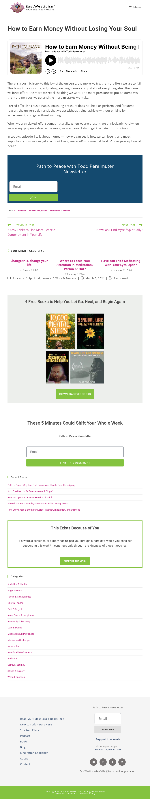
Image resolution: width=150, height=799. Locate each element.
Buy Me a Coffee (113, 749)
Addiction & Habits (17, 584)
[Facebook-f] (112, 762)
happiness (34, 210)
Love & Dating (15, 627)
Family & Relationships (19, 596)
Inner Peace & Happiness (21, 615)
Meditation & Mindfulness (21, 633)
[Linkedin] (122, 762)
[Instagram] (103, 762)
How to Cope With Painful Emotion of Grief (30, 497)
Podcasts (18, 278)
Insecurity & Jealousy (19, 621)
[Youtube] (93, 762)
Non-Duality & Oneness (20, 652)
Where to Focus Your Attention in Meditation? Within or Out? (75, 265)
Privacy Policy (87, 793)
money (45, 210)
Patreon (99, 749)
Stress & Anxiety (16, 671)
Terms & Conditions (66, 793)
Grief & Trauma (15, 603)
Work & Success (65, 278)
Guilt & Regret (15, 609)
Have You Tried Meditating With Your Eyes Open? (120, 263)
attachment (21, 210)
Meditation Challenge (19, 640)
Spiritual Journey (40, 278)
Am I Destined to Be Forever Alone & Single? (30, 491)
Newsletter (13, 646)
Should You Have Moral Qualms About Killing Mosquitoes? (38, 503)
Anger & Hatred (15, 590)
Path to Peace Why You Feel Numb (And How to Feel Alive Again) (41, 485)
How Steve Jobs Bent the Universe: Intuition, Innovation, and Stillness (44, 509)
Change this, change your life (29, 263)
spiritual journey (60, 210)
